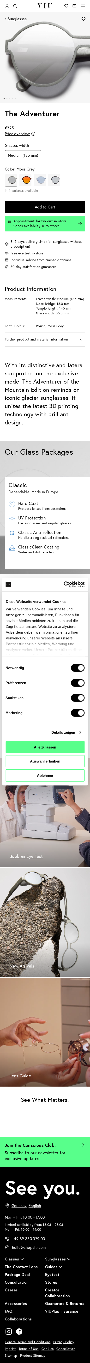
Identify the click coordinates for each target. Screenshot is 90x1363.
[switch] (77, 683)
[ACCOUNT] (7, 6)
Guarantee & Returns (64, 1303)
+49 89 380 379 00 (28, 1238)
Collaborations (18, 1318)
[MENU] (82, 5)
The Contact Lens (21, 1266)
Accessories (16, 1303)
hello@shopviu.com (29, 1247)
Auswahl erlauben (45, 761)
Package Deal (17, 1274)
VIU (45, 5)
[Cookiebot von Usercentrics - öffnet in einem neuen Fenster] (64, 584)
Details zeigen (63, 732)
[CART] (74, 5)
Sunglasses (17, 18)
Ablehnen (45, 775)
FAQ (8, 1311)
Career (11, 1289)
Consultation (17, 1282)
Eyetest (52, 1274)
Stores (51, 1282)
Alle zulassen (45, 747)
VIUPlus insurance (61, 1311)
